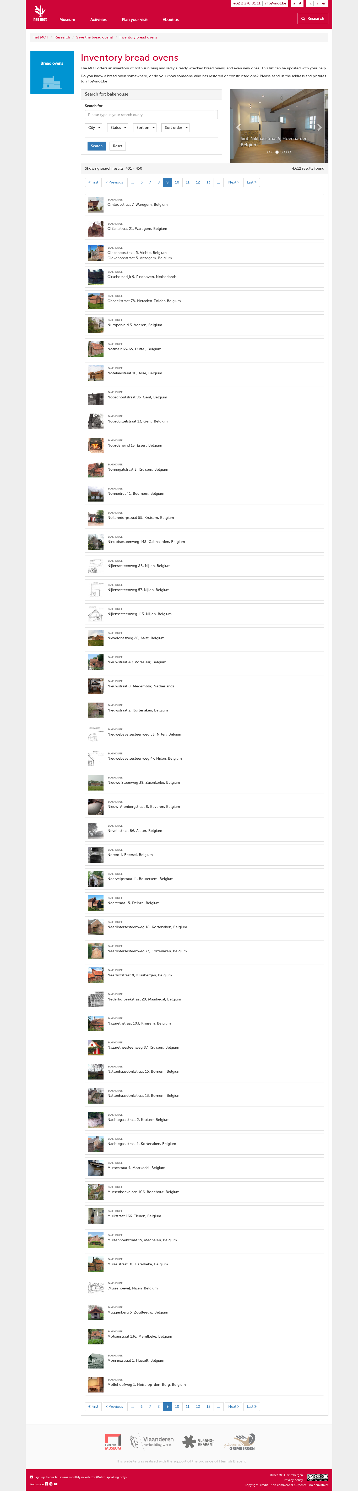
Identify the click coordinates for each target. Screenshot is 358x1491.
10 (177, 182)
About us (171, 19)
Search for (93, 106)
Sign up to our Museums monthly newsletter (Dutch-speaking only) (80, 1477)
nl (310, 3)
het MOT (41, 37)
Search (96, 146)
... (132, 182)
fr (317, 3)
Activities (98, 19)
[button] (237, 126)
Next (232, 182)
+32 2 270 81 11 (247, 3)
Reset (117, 146)
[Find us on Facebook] (46, 1484)
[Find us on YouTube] (56, 1484)
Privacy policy (293, 1480)
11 (187, 182)
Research (315, 18)
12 (198, 182)
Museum (67, 19)
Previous (115, 182)
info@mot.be (275, 3)
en (324, 3)
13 (208, 182)
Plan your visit (135, 19)
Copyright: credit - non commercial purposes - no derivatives (286, 1485)
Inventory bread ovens (138, 37)
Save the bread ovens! (94, 37)
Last (250, 182)
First (94, 182)
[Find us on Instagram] (51, 1484)
